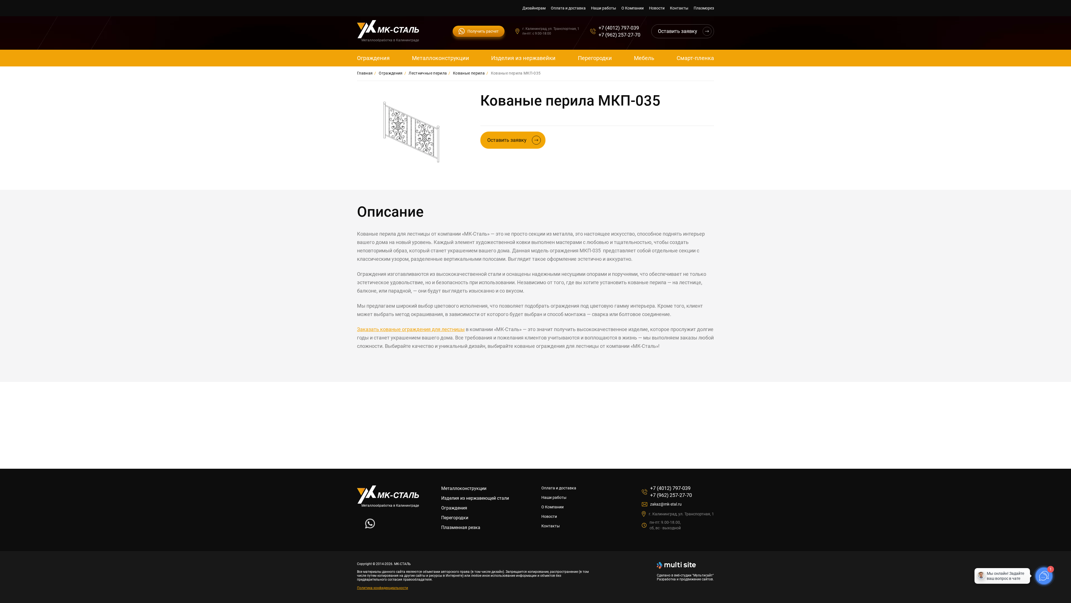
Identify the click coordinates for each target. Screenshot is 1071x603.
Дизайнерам (534, 8)
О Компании (632, 8)
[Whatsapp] (370, 527)
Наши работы (603, 8)
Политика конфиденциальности (382, 588)
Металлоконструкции (440, 58)
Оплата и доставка (568, 8)
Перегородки (595, 58)
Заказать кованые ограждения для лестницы (411, 329)
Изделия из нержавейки (523, 58)
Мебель (644, 58)
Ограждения (373, 58)
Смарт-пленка (695, 58)
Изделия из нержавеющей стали (475, 498)
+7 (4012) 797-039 (619, 28)
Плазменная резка (460, 527)
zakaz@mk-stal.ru (666, 504)
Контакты (679, 8)
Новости (657, 8)
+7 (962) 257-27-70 (619, 35)
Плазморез (704, 8)
